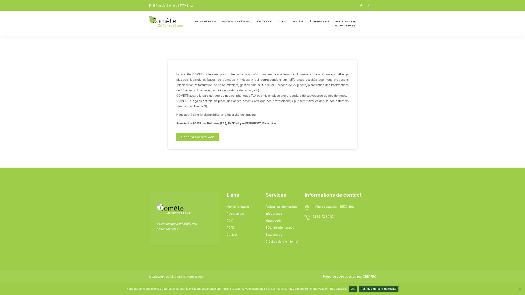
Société (298, 21)
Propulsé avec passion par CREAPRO (349, 276)
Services (263, 21)
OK (353, 288)
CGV (230, 220)
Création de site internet (282, 241)
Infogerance (274, 213)
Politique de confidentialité (378, 288)
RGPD (230, 227)
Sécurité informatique (280, 227)
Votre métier (203, 21)
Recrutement (235, 213)
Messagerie (274, 220)
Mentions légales (238, 206)
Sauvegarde (274, 234)
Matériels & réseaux (236, 21)
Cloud (282, 21)
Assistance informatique (282, 206)
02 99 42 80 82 (345, 23)
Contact (232, 234)
